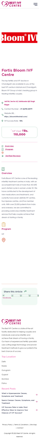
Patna (4, 383)
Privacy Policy (7, 425)
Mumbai (5, 379)
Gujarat (5, 374)
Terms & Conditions (21, 425)
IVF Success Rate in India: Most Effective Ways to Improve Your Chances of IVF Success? (15, 410)
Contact (20, 428)
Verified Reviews (12, 156)
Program (9, 149)
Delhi (4, 361)
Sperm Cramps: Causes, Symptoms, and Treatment (18, 401)
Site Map (33, 425)
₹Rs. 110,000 (19, 132)
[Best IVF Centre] (19, 4)
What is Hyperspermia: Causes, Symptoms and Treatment (14, 394)
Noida (4, 366)
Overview (9, 146)
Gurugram (6, 370)
